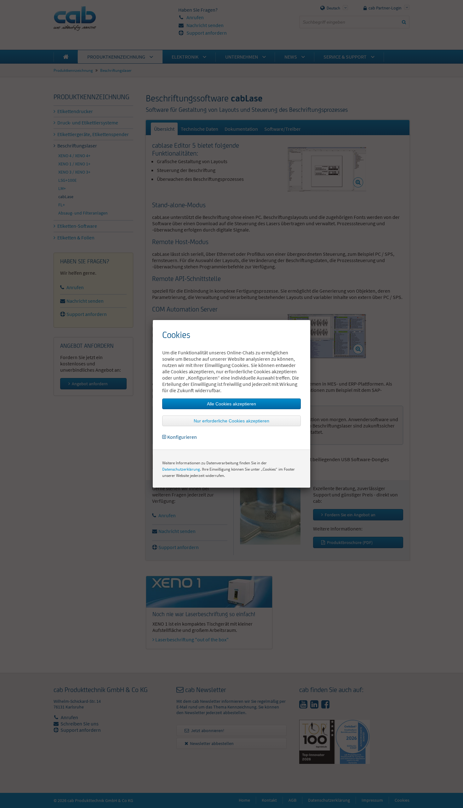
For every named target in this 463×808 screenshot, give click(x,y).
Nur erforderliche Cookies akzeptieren (231, 420)
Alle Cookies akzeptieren (231, 403)
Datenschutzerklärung (181, 469)
